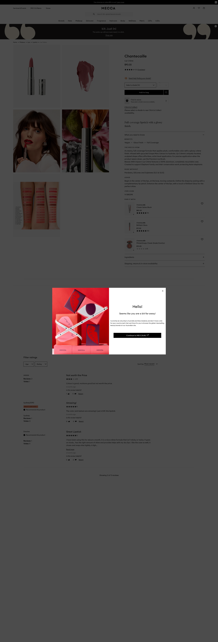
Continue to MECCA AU (136, 335)
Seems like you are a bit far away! (137, 313)
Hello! (137, 306)
